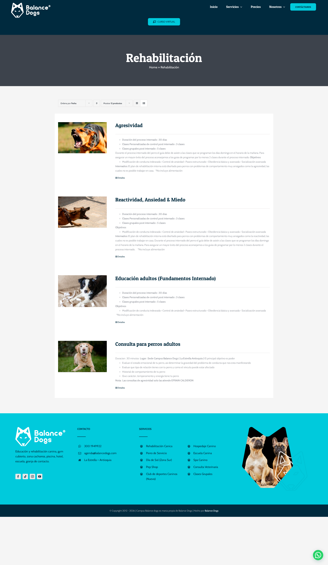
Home (153, 67)
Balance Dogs (211, 510)
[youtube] (39, 476)
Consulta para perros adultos (147, 344)
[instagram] (32, 476)
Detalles (121, 177)
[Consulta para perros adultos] (82, 356)
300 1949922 (92, 446)
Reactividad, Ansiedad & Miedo (150, 199)
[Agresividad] (82, 137)
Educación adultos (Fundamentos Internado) (165, 278)
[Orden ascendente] (96, 103)
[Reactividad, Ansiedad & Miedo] (82, 212)
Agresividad (129, 125)
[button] (318, 555)
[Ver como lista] (143, 103)
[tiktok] (25, 476)
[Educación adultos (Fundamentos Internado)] (82, 291)
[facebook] (18, 476)
